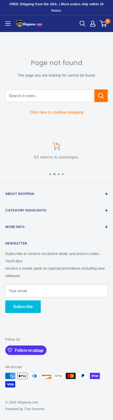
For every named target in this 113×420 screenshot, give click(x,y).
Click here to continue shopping (56, 112)
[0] (103, 23)
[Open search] (82, 23)
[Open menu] (8, 24)
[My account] (92, 23)
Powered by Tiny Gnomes (25, 409)
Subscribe (23, 306)
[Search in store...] (101, 95)
